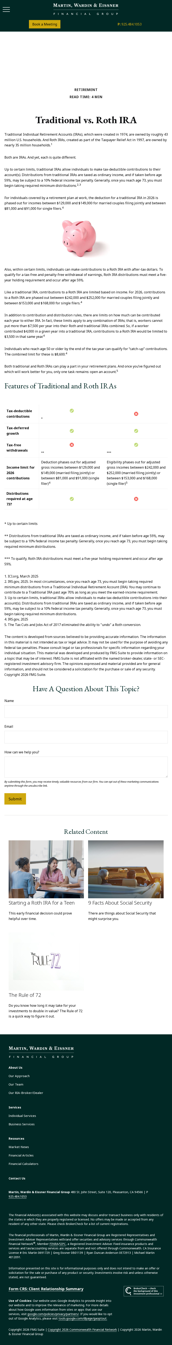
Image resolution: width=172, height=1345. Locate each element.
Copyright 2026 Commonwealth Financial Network (82, 1330)
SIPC (62, 1244)
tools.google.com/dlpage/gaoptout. (83, 1318)
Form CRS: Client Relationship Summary (46, 1288)
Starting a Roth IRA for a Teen (42, 902)
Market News (19, 1147)
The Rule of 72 (25, 994)
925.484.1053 (130, 24)
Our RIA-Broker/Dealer (26, 1093)
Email (8, 726)
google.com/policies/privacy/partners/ (53, 1314)
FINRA (54, 1244)
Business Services (22, 1124)
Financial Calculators (23, 1164)
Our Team (16, 1084)
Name (9, 700)
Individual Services (22, 1116)
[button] (15, 1068)
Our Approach (19, 1076)
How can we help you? (21, 752)
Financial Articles (21, 1155)
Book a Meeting (44, 24)
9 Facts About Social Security (120, 902)
